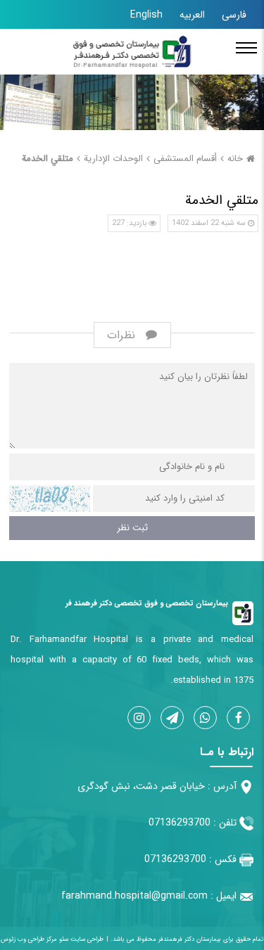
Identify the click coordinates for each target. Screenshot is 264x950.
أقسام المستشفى (185, 158)
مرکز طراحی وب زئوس (29, 939)
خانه (235, 158)
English (146, 15)
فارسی (234, 15)
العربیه (192, 15)
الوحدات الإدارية (113, 158)
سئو (62, 939)
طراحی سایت (85, 939)
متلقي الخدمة (47, 158)
